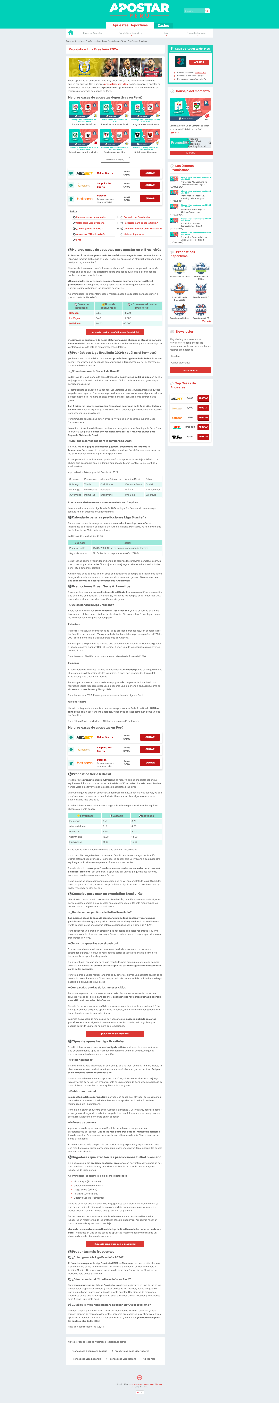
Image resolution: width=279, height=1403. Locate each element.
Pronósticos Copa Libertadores (132, 1351)
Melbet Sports (105, 173)
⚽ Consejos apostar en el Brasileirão (141, 228)
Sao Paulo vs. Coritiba (114, 152)
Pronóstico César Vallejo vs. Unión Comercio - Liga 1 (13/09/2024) (188, 240)
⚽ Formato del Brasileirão (135, 217)
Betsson (102, 195)
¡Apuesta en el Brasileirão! (115, 1033)
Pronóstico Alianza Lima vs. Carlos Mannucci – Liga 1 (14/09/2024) (188, 184)
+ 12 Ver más (148, 1358)
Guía (166, 33)
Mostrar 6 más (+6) (115, 159)
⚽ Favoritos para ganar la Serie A (139, 222)
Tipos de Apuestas (196, 33)
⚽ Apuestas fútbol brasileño (89, 234)
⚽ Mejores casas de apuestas (90, 217)
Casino (163, 26)
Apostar (199, 62)
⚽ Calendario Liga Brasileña (88, 222)
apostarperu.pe (135, 1384)
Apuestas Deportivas (130, 25)
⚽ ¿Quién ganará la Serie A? (88, 228)
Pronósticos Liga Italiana (122, 1358)
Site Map (158, 1384)
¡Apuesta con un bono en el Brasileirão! (115, 1244)
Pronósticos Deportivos (131, 33)
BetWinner (75, 323)
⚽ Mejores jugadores (132, 234)
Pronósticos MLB (201, 297)
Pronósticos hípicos (179, 318)
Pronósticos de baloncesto (179, 298)
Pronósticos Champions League (89, 1351)
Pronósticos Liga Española (86, 1358)
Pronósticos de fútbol (201, 277)
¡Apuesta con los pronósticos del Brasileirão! (115, 332)
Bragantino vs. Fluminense (146, 124)
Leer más (174, 133)
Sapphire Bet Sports (104, 185)
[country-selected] (138, 1392)
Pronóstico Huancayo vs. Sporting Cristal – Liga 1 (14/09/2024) (187, 198)
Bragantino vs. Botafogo (83, 124)
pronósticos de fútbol (116, 84)
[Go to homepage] (71, 33)
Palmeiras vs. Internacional (114, 124)
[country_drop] (142, 1392)
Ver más (206, 321)
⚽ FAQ (77, 239)
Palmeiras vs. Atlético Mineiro (83, 152)
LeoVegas (74, 318)
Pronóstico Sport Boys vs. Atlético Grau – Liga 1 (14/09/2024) (188, 212)
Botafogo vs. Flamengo (145, 152)
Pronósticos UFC (201, 318)
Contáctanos (149, 1384)
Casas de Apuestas (92, 33)
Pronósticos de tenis (180, 276)
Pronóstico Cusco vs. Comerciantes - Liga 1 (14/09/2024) (186, 226)
